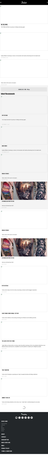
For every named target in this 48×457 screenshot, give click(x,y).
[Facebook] (16, 418)
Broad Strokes (5, 79)
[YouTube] (32, 418)
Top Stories (4, 423)
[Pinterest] (25, 418)
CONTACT (3, 437)
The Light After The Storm (8, 341)
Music (2, 428)
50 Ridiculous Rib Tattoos (8, 201)
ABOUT (3, 434)
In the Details (5, 285)
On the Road (4, 24)
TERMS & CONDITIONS (6, 451)
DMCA (2, 445)
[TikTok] (29, 418)
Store (2, 430)
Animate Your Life (6, 397)
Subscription (5, 440)
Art (2, 426)
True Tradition (5, 370)
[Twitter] (19, 418)
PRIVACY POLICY (5, 448)
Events (3, 429)
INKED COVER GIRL (5, 442)
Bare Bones (4, 52)
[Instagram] (22, 418)
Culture (3, 425)
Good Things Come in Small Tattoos (10, 313)
